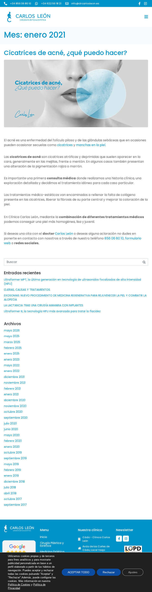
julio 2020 (10, 423)
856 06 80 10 (114, 238)
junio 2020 (11, 429)
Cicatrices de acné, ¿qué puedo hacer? (65, 52)
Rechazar (109, 572)
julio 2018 (10, 487)
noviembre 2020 (15, 406)
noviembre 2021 (15, 383)
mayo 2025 (11, 336)
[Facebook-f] (139, 3)
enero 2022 (11, 371)
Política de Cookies (19, 584)
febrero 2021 (12, 389)
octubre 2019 (13, 452)
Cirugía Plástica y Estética (52, 544)
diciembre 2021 (14, 377)
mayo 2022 (11, 365)
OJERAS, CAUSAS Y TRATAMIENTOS (27, 290)
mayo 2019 (11, 464)
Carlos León (64, 233)
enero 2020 (12, 447)
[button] (19, 551)
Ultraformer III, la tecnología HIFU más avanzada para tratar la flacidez (52, 311)
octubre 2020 (13, 412)
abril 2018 (10, 493)
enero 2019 (11, 476)
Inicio (43, 537)
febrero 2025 (13, 348)
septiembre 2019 (15, 458)
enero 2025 (11, 354)
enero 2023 (11, 359)
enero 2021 (11, 394)
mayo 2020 (12, 435)
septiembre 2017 (15, 505)
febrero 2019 (12, 470)
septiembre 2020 (16, 418)
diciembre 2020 (15, 400)
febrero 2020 (13, 441)
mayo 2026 (12, 330)
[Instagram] (145, 3)
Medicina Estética (52, 552)
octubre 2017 (13, 499)
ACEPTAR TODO (78, 572)
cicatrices (65, 145)
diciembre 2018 (14, 482)
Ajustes (132, 572)
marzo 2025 (12, 342)
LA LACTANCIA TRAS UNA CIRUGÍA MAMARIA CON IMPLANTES (43, 305)
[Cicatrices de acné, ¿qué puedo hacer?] (76, 93)
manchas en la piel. (91, 145)
